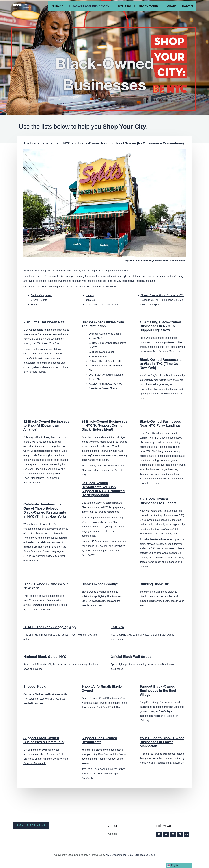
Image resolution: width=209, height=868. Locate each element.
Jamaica (90, 300)
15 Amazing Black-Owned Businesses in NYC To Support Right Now (160, 326)
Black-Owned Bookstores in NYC (104, 304)
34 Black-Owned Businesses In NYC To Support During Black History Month (104, 426)
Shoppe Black (34, 687)
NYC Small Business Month (138, 6)
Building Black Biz (154, 584)
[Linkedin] (180, 834)
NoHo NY (145, 762)
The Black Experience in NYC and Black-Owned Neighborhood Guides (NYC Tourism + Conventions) (103, 143)
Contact (187, 6)
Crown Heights (39, 300)
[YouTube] (186, 834)
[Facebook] (159, 834)
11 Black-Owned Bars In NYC (105, 361)
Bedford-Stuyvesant (41, 295)
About (171, 6)
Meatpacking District (167, 762)
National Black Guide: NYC (44, 657)
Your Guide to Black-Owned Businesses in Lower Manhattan (162, 742)
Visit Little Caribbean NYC (44, 322)
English (174, 865)
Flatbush (35, 304)
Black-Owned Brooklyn (100, 584)
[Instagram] (173, 834)
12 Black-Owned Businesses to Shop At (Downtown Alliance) (46, 426)
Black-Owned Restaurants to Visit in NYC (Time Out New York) (161, 364)
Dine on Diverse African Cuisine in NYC (162, 295)
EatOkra (117, 627)
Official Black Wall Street (131, 657)
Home (59, 6)
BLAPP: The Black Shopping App (49, 627)
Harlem (90, 295)
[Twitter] (166, 834)
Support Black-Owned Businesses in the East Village (158, 691)
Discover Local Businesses (89, 6)
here (38, 482)
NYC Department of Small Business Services (130, 855)
